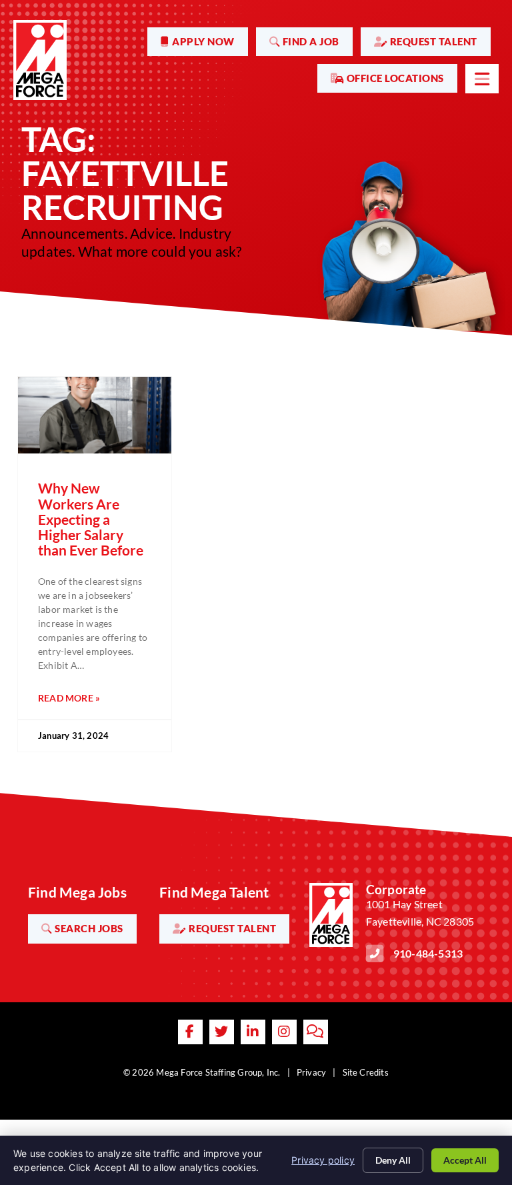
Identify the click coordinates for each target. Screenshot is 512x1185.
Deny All (393, 1160)
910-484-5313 (428, 953)
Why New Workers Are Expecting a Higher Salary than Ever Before (90, 518)
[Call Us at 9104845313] (374, 954)
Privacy (311, 1072)
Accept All (465, 1160)
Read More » (69, 698)
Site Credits (366, 1072)
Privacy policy (323, 1160)
